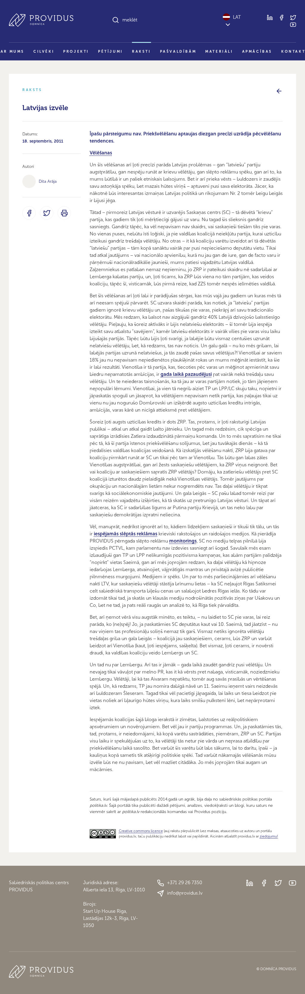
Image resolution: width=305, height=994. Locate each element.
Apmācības (257, 51)
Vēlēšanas (101, 153)
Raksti (141, 51)
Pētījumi (110, 51)
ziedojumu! (269, 836)
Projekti (76, 51)
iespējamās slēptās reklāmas (125, 534)
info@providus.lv (185, 893)
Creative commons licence (141, 831)
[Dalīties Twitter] (46, 213)
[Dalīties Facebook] (29, 213)
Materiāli (219, 51)
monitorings (183, 541)
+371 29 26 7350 (184, 882)
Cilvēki (43, 51)
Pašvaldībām (178, 51)
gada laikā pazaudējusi (186, 374)
